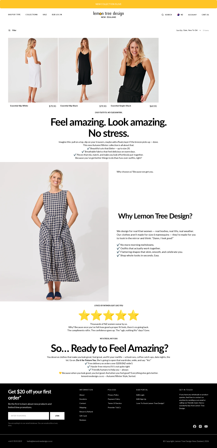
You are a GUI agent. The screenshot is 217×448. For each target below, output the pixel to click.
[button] (167, 14)
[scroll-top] (211, 442)
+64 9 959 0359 (15, 441)
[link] (33, 70)
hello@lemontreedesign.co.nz (39, 441)
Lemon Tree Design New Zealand (189, 441)
